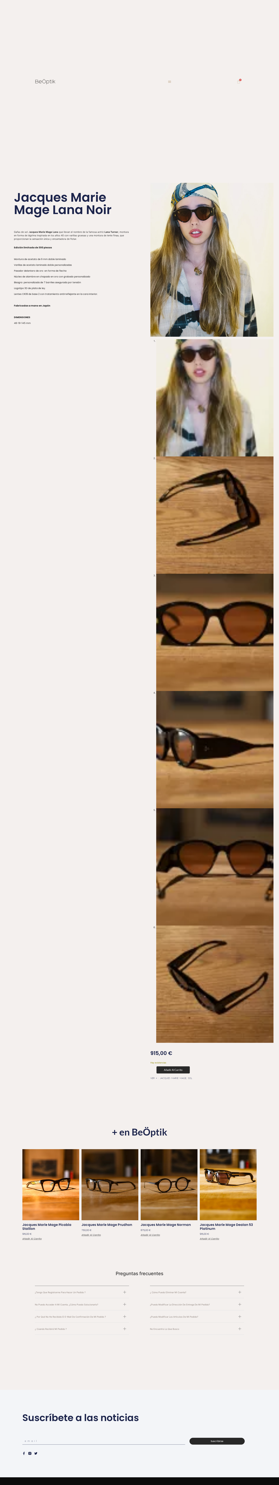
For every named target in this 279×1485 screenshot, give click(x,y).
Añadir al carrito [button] (32, 1239)
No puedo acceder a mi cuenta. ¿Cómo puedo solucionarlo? (66, 1304)
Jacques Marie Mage (173, 1078)
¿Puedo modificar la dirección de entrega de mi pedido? (180, 1304)
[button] (169, 81)
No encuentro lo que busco (164, 1329)
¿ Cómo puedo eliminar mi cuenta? (168, 1292)
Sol (190, 1078)
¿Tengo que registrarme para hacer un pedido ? (60, 1292)
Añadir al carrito (173, 1069)
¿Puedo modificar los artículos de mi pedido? (174, 1316)
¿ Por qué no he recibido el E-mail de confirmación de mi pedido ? (70, 1316)
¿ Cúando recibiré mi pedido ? (51, 1329)
